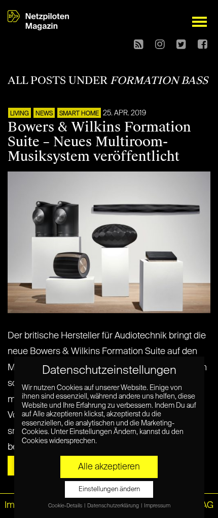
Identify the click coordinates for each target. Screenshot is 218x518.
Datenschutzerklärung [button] (113, 505)
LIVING (19, 114)
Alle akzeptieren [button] (109, 466)
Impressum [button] (157, 505)
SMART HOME (79, 114)
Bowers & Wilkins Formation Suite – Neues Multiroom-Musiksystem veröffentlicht (99, 141)
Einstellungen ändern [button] (109, 489)
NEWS (44, 114)
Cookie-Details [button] (65, 505)
